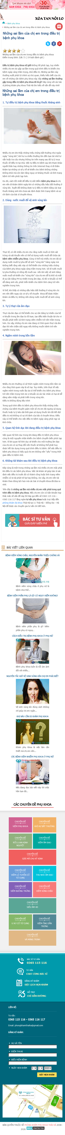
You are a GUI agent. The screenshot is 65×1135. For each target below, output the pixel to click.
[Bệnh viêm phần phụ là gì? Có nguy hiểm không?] (32, 622)
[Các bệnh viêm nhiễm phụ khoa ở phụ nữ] (32, 783)
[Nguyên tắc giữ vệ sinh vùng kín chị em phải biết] (32, 703)
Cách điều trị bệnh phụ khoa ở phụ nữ (32, 635)
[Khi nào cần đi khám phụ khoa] (32, 743)
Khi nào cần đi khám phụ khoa (32, 716)
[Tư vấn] (32, 972)
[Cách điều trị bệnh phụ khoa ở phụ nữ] (32, 662)
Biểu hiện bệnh (19, 1059)
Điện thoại (17, 1051)
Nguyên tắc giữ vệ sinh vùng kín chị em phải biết (32, 676)
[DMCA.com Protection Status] (35, 1129)
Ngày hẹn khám (19, 1067)
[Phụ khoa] (3, 23)
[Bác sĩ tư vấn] (32, 520)
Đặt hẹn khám (46, 1075)
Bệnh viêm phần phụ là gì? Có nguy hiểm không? (32, 595)
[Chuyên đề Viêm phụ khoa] (32, 13)
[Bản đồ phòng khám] (32, 1116)
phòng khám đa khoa (12, 502)
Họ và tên (16, 1043)
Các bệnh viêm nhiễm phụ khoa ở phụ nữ (32, 756)
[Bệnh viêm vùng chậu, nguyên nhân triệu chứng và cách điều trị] (32, 582)
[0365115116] (32, 961)
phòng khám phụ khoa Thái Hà (40, 1124)
